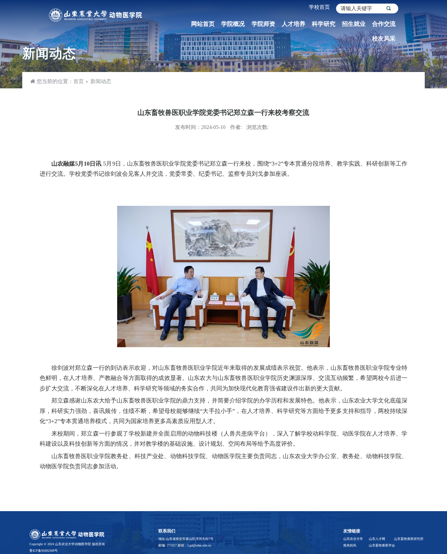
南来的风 (349, 545)
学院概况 (233, 24)
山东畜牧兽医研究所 (406, 539)
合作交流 (384, 24)
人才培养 (293, 24)
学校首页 (319, 7)
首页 (78, 81)
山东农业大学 (353, 539)
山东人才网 (377, 539)
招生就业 (354, 24)
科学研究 (323, 24)
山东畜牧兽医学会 (381, 545)
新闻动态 (100, 81)
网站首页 (203, 24)
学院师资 (263, 24)
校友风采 (384, 38)
